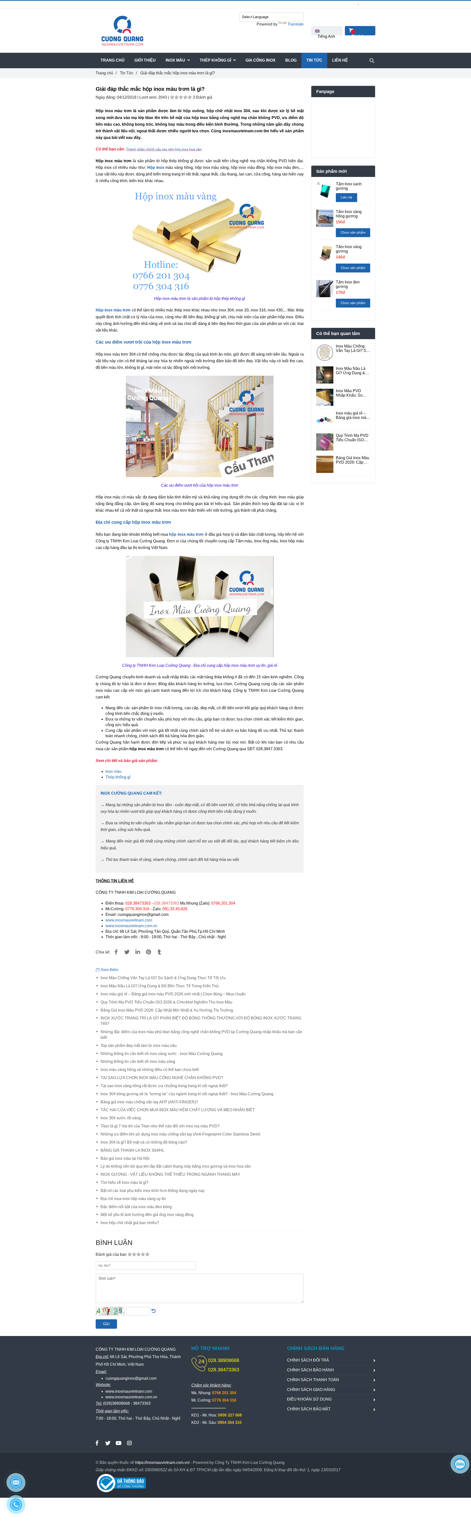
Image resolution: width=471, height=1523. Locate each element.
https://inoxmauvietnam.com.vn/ (162, 1462)
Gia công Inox (260, 60)
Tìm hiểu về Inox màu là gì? (124, 1182)
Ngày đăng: (106, 97)
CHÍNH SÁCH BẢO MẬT (309, 1409)
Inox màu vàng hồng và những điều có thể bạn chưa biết (150, 1070)
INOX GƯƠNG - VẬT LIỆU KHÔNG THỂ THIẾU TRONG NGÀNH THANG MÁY (170, 1174)
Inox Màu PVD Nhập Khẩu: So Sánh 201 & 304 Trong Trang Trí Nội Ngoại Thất (352, 393)
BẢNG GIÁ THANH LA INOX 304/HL (132, 1150)
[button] (326, 30)
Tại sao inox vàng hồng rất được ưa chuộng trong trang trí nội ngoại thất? (164, 1086)
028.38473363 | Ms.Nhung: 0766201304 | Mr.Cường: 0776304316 (155, 4)
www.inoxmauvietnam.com (128, 920)
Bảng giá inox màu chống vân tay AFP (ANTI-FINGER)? (149, 1102)
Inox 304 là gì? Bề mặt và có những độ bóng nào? (144, 1142)
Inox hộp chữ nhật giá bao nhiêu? (130, 1223)
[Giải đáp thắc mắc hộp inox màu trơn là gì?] (125, 149)
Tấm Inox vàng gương (349, 249)
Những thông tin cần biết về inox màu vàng (138, 1061)
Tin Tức (128, 73)
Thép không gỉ (118, 777)
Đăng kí (369, 4)
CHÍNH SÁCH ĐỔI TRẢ (308, 1360)
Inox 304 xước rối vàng (121, 1118)
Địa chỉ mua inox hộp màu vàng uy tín (133, 1199)
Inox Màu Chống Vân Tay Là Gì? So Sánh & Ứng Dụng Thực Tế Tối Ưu (163, 978)
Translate (296, 24)
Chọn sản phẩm (353, 232)
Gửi (106, 1324)
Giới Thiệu (145, 60)
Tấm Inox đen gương (348, 284)
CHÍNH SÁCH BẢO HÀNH (310, 1370)
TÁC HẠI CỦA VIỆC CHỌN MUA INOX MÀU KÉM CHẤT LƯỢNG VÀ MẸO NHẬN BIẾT (178, 1110)
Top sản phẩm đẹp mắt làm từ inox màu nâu (139, 1045)
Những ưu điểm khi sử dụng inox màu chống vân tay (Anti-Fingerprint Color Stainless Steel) (180, 1134)
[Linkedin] (138, 952)
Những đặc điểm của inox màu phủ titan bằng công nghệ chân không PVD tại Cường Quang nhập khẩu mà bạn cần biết (201, 1035)
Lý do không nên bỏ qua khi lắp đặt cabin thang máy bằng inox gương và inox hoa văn (176, 1166)
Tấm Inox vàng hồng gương (349, 214)
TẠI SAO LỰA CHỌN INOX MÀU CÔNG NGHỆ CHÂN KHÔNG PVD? (162, 1078)
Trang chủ (106, 73)
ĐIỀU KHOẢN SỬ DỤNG (309, 1399)
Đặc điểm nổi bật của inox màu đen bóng (136, 1207)
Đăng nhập (347, 4)
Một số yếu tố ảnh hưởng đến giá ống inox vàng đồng (147, 1215)
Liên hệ (346, 197)
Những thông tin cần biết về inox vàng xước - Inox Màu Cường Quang (161, 1054)
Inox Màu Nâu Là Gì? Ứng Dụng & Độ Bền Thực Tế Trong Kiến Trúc (160, 986)
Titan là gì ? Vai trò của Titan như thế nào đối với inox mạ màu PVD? (160, 1126)
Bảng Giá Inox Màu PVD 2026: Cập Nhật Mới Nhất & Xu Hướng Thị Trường (167, 1010)
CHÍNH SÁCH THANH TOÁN (313, 1380)
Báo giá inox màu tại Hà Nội (125, 1158)
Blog (291, 60)
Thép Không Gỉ (216, 60)
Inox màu (113, 771)
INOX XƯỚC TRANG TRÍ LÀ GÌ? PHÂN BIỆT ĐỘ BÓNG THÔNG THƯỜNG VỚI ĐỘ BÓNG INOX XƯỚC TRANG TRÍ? (201, 1021)
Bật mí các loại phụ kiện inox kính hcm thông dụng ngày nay (153, 1191)
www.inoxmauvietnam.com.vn (131, 926)
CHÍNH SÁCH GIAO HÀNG (311, 1390)
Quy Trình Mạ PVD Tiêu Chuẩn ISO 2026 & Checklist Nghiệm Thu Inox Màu (166, 1002)
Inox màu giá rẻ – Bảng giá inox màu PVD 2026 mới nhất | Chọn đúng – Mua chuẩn (173, 994)
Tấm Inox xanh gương (349, 186)
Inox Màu (176, 60)
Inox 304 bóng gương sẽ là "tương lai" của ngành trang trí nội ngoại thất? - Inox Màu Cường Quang (187, 1094)
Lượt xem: (148, 97)
